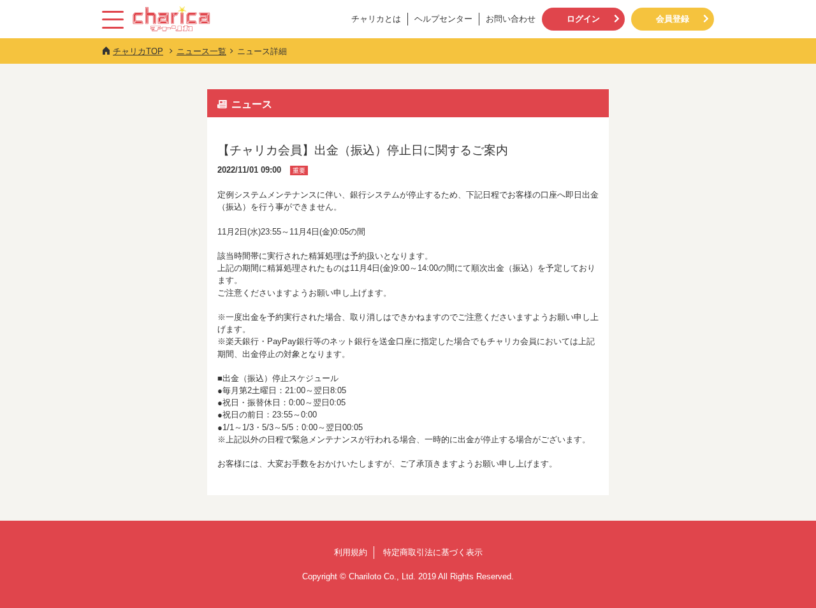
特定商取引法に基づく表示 (433, 552)
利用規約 (350, 552)
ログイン (583, 19)
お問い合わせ (511, 19)
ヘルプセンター (443, 19)
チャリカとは (376, 19)
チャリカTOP (138, 51)
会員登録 (672, 19)
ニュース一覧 (201, 51)
